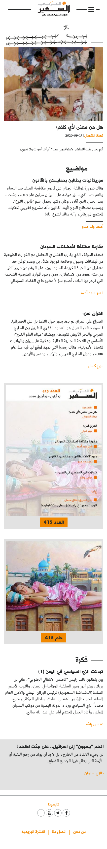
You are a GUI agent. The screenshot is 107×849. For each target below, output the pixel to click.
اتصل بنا (59, 831)
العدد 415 (53, 522)
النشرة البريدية (33, 831)
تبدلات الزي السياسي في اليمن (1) (70, 671)
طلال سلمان (94, 773)
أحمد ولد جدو (92, 226)
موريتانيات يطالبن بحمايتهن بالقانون (68, 180)
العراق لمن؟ (92, 313)
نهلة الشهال (93, 135)
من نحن (79, 831)
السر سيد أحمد (91, 292)
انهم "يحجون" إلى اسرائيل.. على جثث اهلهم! (60, 746)
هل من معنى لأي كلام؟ (79, 127)
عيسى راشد (94, 724)
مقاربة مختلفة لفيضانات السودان (71, 246)
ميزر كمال (95, 365)
